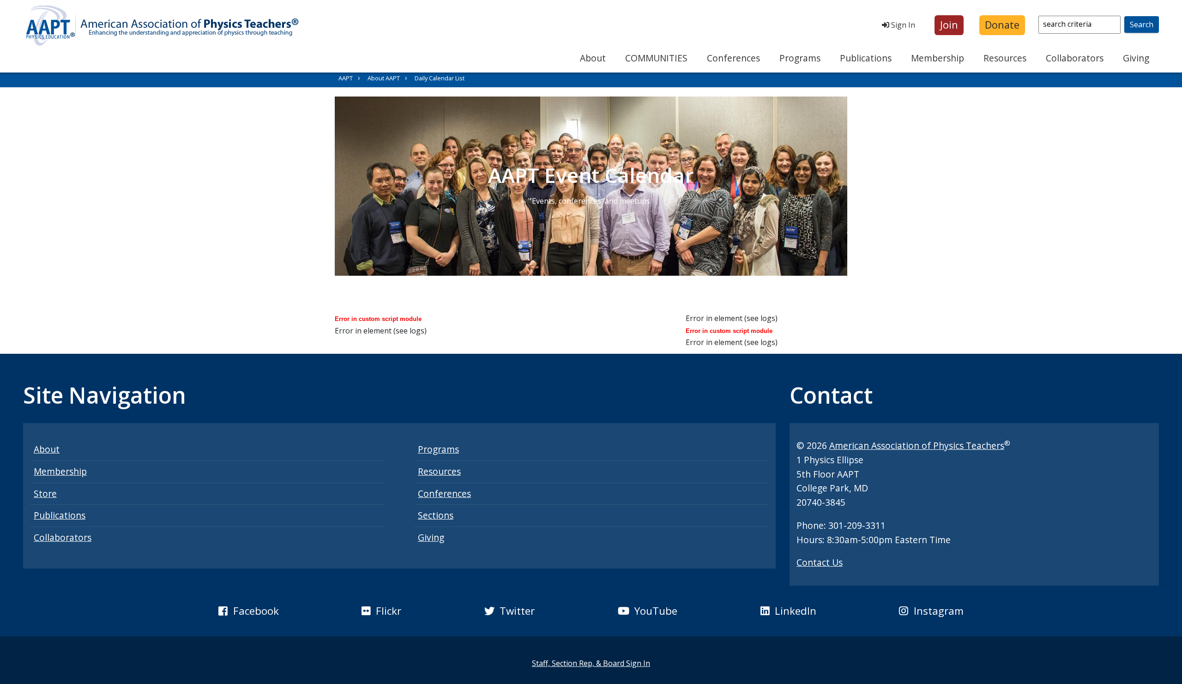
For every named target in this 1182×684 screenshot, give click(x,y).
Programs (799, 58)
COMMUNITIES (656, 58)
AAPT (345, 78)
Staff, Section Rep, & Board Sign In (591, 663)
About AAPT (384, 78)
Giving (1136, 58)
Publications (866, 58)
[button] (949, 25)
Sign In (902, 25)
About (593, 58)
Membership (937, 58)
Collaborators (1075, 58)
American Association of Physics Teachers (916, 445)
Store (45, 493)
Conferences (733, 58)
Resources (1004, 58)
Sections (435, 515)
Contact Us (819, 562)
